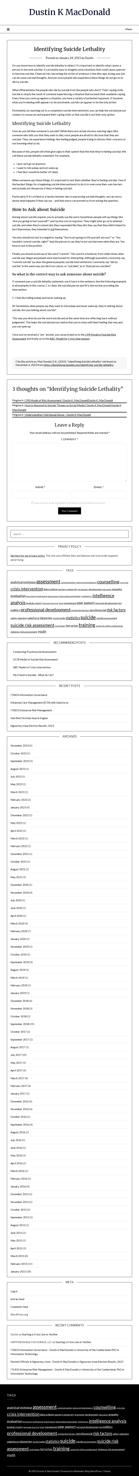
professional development (46, 609)
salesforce (33, 618)
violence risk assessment (24, 631)
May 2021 (16, 877)
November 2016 (20, 1109)
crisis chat (124, 582)
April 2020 (17, 915)
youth (42, 631)
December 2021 (20, 853)
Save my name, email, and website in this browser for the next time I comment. (70, 503)
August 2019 (18, 969)
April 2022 (17, 830)
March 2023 (17, 792)
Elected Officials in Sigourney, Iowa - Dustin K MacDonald (43, 1361)
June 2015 (16, 1232)
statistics (73, 617)
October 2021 (19, 861)
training (87, 625)
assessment (48, 581)
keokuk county (34, 603)
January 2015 (18, 1271)
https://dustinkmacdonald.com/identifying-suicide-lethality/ (78, 364)
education (107, 589)
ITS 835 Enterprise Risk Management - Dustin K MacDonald (44, 1369)
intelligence (86, 596)
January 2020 (18, 938)
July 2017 (16, 1054)
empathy (117, 589)
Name (40, 487)
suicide (88, 617)
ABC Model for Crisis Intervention (70, 338)
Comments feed (19, 1306)
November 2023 (20, 745)
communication (68, 582)
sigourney (46, 618)
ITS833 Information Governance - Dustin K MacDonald (42, 1349)
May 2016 (16, 1155)
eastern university (68, 589)
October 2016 (19, 1116)
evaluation (18, 596)
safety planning (19, 618)
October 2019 (19, 954)
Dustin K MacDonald (69, 12)
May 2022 (16, 822)
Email (99, 487)
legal (61, 603)
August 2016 (18, 1132)
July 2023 (16, 776)
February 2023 (19, 799)
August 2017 (18, 1047)
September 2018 (20, 1024)
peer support (86, 603)
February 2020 (19, 931)
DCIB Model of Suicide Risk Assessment (35, 659)
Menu (128, 29)
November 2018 (20, 1008)
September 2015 (20, 1217)
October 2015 (19, 1209)
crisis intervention (27, 588)
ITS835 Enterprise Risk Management (31, 710)
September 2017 (20, 1039)
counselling (108, 581)
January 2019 (18, 993)
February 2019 (19, 985)
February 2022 (19, 846)
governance (53, 596)
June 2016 (16, 1147)
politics (15, 610)
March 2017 (17, 1078)
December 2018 (20, 1000)
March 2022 (17, 838)
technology (60, 626)
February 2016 (19, 1178)
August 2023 (18, 768)
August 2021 (18, 869)
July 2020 (16, 900)
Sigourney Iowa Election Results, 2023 (32, 725)
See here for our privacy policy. (28, 555)
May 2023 (16, 784)
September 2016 (20, 1124)
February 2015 (19, 1263)
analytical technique (23, 582)
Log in (14, 1291)
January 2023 (18, 807)
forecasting (31, 596)
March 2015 (17, 1255)
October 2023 (19, 753)
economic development (90, 589)
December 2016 (20, 1101)
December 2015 (20, 1194)
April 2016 (17, 1163)
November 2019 (20, 946)
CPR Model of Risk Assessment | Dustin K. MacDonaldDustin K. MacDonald (69, 400)
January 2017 (18, 1093)
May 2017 (16, 1062)
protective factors (80, 610)
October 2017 (19, 1031)
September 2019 (20, 962)
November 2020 (20, 892)
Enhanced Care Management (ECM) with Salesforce (39, 702)
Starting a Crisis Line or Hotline (39, 1334)
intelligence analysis (107, 1420)
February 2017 (19, 1085)
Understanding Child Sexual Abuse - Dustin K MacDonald (58, 414)
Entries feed (17, 1299)
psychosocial (98, 610)
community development (86, 582)
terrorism (72, 625)
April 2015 (17, 1248)
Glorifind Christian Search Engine (29, 718)
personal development (106, 603)
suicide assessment (106, 618)
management (70, 603)
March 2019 (17, 977)
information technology (70, 596)
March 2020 (17, 923)
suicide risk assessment (32, 625)
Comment (69, 439)
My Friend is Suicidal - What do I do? (33, 674)
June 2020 (16, 907)
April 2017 (17, 1070)
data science (50, 589)
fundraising (41, 596)
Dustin (89, 58)
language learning (50, 603)
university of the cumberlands (109, 626)
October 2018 (19, 1016)
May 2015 (16, 1240)
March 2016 (17, 1170)
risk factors (116, 609)
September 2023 (20, 761)
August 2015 (18, 1225)
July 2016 (16, 1140)
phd (120, 603)
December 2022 (20, 815)
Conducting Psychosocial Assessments (35, 651)
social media (59, 618)
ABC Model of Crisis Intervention (32, 667)
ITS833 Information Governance (29, 694)
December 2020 (20, 884)
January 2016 (18, 1186)
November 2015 (20, 1201)
